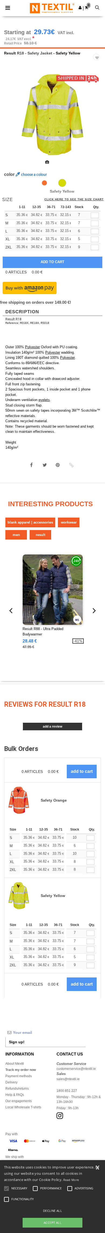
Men (16, 535)
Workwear (69, 522)
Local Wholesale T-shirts (23, 1107)
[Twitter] (45, 465)
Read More (71, 1180)
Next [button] (97, 118)
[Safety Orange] (44, 183)
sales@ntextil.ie (68, 1079)
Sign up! (16, 1042)
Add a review (52, 726)
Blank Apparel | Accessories (30, 522)
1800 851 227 (67, 1091)
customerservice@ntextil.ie (76, 1069)
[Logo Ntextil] (52, 8)
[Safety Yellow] (62, 183)
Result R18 (13, 319)
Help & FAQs (14, 1095)
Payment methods (18, 1076)
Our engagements (18, 1101)
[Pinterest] (58, 465)
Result (10, 53)
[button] (80, 7)
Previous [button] (11, 118)
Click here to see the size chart (74, 199)
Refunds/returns (17, 1088)
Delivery (11, 1082)
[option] (52, 114)
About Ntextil (14, 1064)
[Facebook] (31, 465)
